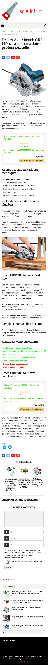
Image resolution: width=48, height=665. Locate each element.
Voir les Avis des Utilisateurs (33, 160)
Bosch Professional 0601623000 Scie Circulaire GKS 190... (24, 151)
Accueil (4, 32)
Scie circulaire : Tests (14, 32)
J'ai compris (24, 662)
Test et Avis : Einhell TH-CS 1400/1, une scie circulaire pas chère (37, 482)
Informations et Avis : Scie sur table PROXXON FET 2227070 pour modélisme (24, 483)
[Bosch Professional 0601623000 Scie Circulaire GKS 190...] (24, 137)
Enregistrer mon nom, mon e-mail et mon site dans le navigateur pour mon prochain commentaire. (23, 551)
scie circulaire (20, 128)
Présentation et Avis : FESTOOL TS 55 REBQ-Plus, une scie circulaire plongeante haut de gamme (11, 485)
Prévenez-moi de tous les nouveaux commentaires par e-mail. (18, 556)
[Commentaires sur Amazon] (24, 143)
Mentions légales (9, 640)
